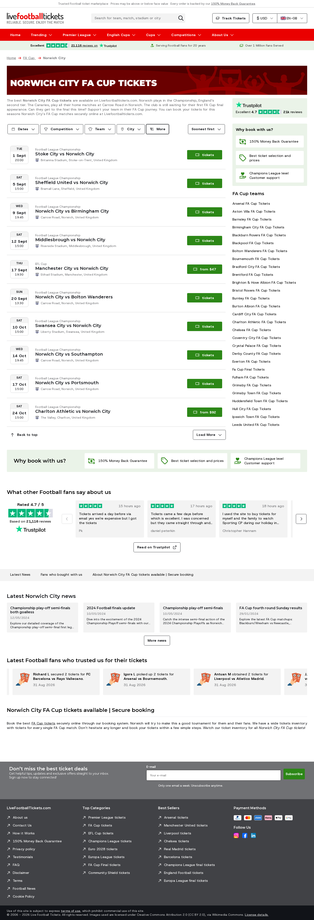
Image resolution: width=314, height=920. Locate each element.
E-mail (151, 767)
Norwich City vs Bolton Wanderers (74, 296)
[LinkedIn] (253, 835)
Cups (150, 35)
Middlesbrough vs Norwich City (70, 239)
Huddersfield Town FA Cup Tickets (260, 401)
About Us (220, 35)
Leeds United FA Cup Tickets (256, 424)
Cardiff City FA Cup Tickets (254, 314)
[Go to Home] (35, 18)
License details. (256, 915)
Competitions (183, 35)
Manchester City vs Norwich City (71, 268)
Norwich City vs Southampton (69, 354)
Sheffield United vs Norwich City (71, 182)
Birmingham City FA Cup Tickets (258, 227)
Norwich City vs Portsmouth (67, 382)
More (161, 129)
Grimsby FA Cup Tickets (251, 385)
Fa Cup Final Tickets (248, 369)
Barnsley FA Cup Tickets (251, 219)
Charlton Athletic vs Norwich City (72, 411)
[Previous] (67, 519)
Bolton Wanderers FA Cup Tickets (259, 251)
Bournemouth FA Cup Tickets (256, 259)
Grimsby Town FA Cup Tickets (256, 393)
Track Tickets (234, 18)
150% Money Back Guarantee (233, 4)
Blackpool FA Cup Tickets (253, 243)
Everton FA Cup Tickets (251, 361)
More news (157, 640)
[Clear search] (180, 18)
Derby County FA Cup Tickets (256, 353)
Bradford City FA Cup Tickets (256, 266)
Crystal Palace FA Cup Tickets (256, 345)
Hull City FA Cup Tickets (251, 409)
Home (15, 35)
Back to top (27, 434)
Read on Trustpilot (153, 547)
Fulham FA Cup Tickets (250, 377)
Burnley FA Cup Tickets (251, 298)
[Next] (301, 519)
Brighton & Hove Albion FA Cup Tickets (264, 282)
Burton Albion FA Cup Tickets (256, 306)
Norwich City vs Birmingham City (72, 211)
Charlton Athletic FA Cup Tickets (259, 322)
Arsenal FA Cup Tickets (251, 203)
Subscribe (294, 774)
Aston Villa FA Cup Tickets (253, 211)
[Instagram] (236, 835)
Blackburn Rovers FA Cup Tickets (259, 235)
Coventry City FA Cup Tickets (256, 338)
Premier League (77, 35)
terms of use (70, 911)
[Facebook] (244, 835)
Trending (39, 35)
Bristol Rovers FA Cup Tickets (256, 290)
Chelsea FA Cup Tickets (251, 330)
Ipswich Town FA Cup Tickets (256, 417)
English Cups (118, 35)
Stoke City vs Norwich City (64, 153)
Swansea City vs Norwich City (68, 325)
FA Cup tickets (44, 723)
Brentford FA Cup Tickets (252, 274)
